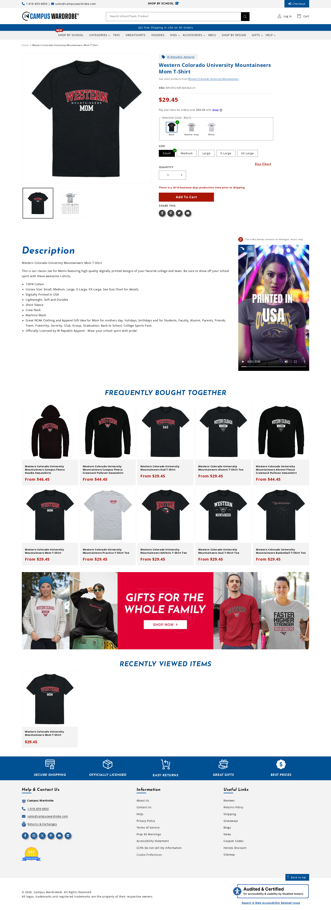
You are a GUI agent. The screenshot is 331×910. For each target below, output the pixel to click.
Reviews (229, 800)
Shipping (230, 814)
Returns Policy (233, 807)
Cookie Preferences (149, 855)
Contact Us (144, 807)
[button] (98, 35)
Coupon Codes (233, 841)
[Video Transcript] (250, 248)
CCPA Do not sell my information (159, 848)
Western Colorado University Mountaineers (213, 78)
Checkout (298, 4)
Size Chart (263, 164)
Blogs (227, 827)
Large (206, 153)
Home (25, 45)
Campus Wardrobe (47, 892)
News (227, 834)
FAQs (140, 814)
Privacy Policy (146, 821)
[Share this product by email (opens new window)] (187, 213)
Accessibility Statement (153, 841)
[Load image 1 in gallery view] (38, 203)
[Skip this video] (242, 248)
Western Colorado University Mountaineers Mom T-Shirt (65, 45)
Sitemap (229, 854)
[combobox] (177, 16)
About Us (143, 800)
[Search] (245, 16)
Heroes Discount (235, 848)
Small (167, 153)
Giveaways (231, 821)
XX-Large (247, 153)
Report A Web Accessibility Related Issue (271, 903)
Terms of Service (148, 827)
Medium (187, 153)
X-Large (225, 153)
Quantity (166, 167)
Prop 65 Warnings (149, 834)
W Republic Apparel (181, 57)
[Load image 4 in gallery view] (70, 203)
